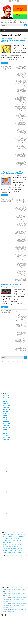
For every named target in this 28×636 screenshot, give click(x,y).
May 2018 (5, 507)
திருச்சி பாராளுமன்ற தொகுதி (22, 124)
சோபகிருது (19, 241)
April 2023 (5, 417)
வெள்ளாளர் (17, 161)
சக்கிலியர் (19, 107)
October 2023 (6, 407)
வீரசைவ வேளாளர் (18, 350)
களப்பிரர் (17, 91)
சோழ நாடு (24, 241)
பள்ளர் (19, 140)
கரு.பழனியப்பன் (19, 88)
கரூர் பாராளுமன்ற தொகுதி (22, 90)
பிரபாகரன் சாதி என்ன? (21, 265)
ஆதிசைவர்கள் (18, 319)
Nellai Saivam (23, 67)
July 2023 (5, 413)
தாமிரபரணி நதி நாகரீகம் (21, 122)
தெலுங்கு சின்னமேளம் (22, 250)
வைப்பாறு (24, 165)
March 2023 (5, 419)
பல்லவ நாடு (18, 260)
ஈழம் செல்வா (19, 215)
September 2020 (6, 457)
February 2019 (6, 491)
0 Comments (19, 43)
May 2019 (5, 487)
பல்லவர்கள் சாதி (23, 342)
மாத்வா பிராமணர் (19, 348)
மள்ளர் (25, 150)
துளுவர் (16, 340)
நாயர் (22, 136)
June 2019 (5, 485)
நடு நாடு (20, 255)
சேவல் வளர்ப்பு (21, 118)
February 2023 (6, 421)
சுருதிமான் (22, 116)
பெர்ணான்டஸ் (20, 267)
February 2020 (6, 471)
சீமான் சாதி (24, 237)
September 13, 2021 (12, 287)
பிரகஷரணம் (20, 345)
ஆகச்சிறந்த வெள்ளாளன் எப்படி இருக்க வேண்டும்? (13, 548)
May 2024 (5, 399)
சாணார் (24, 108)
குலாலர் (21, 227)
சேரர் (17, 118)
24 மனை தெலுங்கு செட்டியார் (21, 200)
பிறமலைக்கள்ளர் (23, 266)
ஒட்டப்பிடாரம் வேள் (22, 85)
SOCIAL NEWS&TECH (7, 66)
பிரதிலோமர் (19, 144)
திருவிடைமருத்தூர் (22, 125)
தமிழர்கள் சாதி (19, 335)
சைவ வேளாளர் (23, 240)
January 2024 (6, 403)
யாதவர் (19, 159)
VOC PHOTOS (6, 627)
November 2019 (6, 475)
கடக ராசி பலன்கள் (22, 86)
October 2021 (6, 439)
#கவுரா (21, 198)
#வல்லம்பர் (18, 199)
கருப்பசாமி (22, 89)
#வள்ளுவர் (18, 67)
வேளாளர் (17, 164)
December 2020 (6, 453)
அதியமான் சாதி (20, 203)
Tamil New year (23, 201)
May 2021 (5, 449)
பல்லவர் (24, 139)
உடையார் (24, 83)
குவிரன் (24, 227)
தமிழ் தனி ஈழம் (21, 247)
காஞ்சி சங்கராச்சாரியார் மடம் (20, 324)
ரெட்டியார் (24, 272)
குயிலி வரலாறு (20, 100)
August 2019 (5, 481)
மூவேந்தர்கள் (23, 155)
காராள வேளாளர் (19, 223)
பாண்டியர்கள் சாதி (20, 343)
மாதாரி (25, 151)
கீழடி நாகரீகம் (20, 99)
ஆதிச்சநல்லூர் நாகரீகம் (19, 78)
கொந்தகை (24, 328)
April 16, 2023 (10, 175)
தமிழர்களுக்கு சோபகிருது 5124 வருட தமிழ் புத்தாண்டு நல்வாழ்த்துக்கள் (12, 172)
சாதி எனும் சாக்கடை (22, 109)
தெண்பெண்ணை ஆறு (22, 126)
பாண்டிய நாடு (20, 262)
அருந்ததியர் (21, 76)
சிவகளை (18, 330)
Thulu (22, 315)
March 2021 (5, 451)
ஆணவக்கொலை (23, 77)
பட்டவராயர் (17, 138)
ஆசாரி (17, 207)
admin (4, 43)
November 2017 (6, 519)
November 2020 (6, 455)
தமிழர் (16, 247)
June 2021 (5, 447)
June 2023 (5, 415)
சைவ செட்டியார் (21, 331)
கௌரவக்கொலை (22, 106)
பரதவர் (21, 259)
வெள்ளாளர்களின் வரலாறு (6, 69)
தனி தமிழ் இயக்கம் (22, 244)
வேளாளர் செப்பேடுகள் (22, 280)
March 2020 (5, 469)
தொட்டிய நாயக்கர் (18, 254)
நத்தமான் (18, 130)
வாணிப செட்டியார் (22, 274)
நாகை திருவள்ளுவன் (22, 131)
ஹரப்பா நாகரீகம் (25, 167)
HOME (4, 617)
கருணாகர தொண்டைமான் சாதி (21, 221)
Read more (5, 63)
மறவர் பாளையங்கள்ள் (21, 149)
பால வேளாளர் (23, 264)
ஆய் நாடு (19, 320)
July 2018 (5, 505)
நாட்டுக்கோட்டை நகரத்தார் (21, 257)
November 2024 (6, 397)
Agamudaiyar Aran (22, 314)
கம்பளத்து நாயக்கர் (22, 219)
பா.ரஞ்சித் (17, 142)
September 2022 (6, 427)
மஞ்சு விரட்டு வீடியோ (24, 147)
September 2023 (6, 409)
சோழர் (20, 120)
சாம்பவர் (24, 113)
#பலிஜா (24, 198)
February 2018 (6, 513)
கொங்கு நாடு (23, 230)
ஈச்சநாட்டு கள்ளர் (23, 213)
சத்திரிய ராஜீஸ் (20, 234)
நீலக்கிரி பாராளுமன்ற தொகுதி (22, 136)
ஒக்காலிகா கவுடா (19, 217)
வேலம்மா (24, 279)
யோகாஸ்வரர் (19, 272)
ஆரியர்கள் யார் (18, 322)
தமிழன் (24, 246)
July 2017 (5, 523)
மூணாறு (19, 155)
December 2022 (6, 423)
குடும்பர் (24, 99)
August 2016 (5, 529)
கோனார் (19, 102)
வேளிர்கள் (21, 164)
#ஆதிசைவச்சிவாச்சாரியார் (21, 311)
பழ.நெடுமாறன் (20, 141)
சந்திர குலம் (24, 107)
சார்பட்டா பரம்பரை (22, 114)
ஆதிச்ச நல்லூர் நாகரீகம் (19, 208)
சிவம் (22, 330)
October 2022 (6, 425)
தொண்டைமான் (23, 129)
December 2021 (6, 437)
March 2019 (5, 489)
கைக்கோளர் (20, 229)
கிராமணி (24, 94)
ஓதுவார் (17, 323)
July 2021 (5, 445)
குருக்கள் (24, 327)
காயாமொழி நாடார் (19, 93)
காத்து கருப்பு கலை (22, 92)
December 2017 (6, 517)
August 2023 (5, 411)
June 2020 (5, 463)
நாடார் (18, 256)
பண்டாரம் (22, 138)
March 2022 (5, 435)
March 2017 (5, 527)
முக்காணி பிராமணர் (22, 154)
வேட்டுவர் (21, 163)
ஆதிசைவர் (24, 207)
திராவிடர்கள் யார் (18, 338)
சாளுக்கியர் (18, 115)
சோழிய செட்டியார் (19, 242)
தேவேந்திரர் (17, 129)
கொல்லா (16, 233)
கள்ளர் (25, 222)
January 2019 (6, 493)
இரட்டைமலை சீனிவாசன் (22, 82)
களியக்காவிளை (23, 91)
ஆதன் (20, 207)
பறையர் (21, 139)
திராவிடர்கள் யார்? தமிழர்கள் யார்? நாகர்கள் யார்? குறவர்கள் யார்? (12, 285)
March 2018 (5, 511)
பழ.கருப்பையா (23, 140)
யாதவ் (25, 271)
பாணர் (25, 260)
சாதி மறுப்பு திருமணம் (21, 112)
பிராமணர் (17, 266)
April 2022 (5, 433)
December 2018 (6, 495)
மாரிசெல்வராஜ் (19, 153)
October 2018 (6, 499)
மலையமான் (21, 150)
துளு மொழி (17, 339)
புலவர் (18, 145)
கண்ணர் (24, 218)
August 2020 (5, 459)
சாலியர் (21, 235)
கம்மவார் (16, 221)
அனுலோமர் (24, 73)
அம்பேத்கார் (19, 74)
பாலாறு (24, 142)
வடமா (16, 273)
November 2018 (6, 497)
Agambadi (18, 312)
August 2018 (5, 503)
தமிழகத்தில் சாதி (19, 246)
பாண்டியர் (21, 142)
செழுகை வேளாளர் (22, 117)
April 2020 (5, 467)
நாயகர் (18, 258)
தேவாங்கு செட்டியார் (22, 251)
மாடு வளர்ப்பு (20, 151)
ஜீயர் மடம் (24, 334)
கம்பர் (17, 219)
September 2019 (6, 479)
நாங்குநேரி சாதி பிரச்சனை (22, 132)
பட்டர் (25, 341)
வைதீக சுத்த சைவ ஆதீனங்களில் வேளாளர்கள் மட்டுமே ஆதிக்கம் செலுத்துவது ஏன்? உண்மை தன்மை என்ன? (14, 599)
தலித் (25, 121)
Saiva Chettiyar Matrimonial (20, 68)
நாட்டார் (20, 133)
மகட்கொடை (21, 146)
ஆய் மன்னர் (24, 320)
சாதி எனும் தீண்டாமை (20, 110)
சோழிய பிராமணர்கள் (22, 334)
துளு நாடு (24, 338)
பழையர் (24, 141)
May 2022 (5, 431)
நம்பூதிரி (22, 130)
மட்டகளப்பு (19, 268)
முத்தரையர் (21, 271)
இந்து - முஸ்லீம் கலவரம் (21, 81)
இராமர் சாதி (24, 322)
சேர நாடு (22, 239)
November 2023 (6, 405)
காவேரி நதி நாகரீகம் (22, 94)
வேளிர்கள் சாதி (24, 351)
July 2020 (5, 461)
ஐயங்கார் (24, 216)
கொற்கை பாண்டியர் (22, 232)
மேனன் (18, 157)
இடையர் (21, 80)
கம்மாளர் (20, 221)
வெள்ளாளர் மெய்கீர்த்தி (22, 277)
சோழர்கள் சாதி (20, 333)
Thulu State (20, 316)
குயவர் (25, 225)
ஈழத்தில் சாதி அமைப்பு (19, 214)
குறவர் (25, 100)
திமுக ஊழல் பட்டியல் (19, 123)
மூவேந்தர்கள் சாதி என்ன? (21, 156)
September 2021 (6, 441)
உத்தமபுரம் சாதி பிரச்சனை (20, 84)
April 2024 (5, 401)
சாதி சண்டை (21, 112)
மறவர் (25, 347)
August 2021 (5, 443)
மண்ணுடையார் (21, 148)
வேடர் (17, 163)
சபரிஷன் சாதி (20, 108)
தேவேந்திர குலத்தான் (22, 252)
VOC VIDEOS (8, 68)
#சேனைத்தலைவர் (22, 66)
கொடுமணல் (19, 328)
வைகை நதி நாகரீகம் (22, 165)
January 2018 (6, 515)
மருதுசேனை (21, 347)
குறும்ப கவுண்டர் (23, 226)
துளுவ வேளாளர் (23, 249)
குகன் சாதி (20, 327)
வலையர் (17, 274)
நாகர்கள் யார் (21, 341)
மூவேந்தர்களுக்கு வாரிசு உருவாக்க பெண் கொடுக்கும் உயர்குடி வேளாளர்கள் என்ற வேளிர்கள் (13, 40)
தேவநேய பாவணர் (22, 128)
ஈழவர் (21, 83)
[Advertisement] (14, 376)
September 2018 (6, 501)
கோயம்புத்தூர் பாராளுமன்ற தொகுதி (21, 103)
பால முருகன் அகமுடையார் (22, 344)
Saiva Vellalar (20, 70)
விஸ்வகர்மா (20, 275)
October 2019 (6, 477)
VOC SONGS (6, 629)
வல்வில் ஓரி (24, 349)
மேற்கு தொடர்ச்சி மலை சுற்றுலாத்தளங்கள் (21, 158)
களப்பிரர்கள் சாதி (22, 323)
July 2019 (5, 483)
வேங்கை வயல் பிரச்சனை (21, 162)
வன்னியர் (24, 273)
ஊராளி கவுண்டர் (19, 216)
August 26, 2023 (11, 43)
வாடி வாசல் (24, 159)
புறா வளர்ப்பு (24, 144)
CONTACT (5, 631)
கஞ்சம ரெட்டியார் (19, 218)
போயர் (25, 267)
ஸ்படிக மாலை (20, 166)
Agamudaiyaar (23, 312)
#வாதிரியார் (22, 199)
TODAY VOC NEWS (5, 67)
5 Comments (21, 287)
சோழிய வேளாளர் (23, 243)
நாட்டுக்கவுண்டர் (23, 256)
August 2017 (5, 521)
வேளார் (24, 163)
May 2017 (5, 525)
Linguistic (19, 315)
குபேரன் (21, 225)
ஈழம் (25, 214)
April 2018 (5, 509)
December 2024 (6, 395)
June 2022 (5, 429)
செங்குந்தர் (19, 238)
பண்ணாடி (18, 259)
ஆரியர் (22, 210)
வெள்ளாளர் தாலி (23, 161)
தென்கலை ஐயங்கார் (22, 340)
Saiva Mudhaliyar (20, 69)
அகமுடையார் (20, 202)
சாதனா (16, 109)
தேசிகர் (16, 341)
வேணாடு (20, 279)
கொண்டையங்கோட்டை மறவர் (20, 101)
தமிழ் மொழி (24, 336)
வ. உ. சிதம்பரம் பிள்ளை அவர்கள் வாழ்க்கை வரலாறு (13, 619)
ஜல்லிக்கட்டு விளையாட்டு (23, 120)
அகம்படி (24, 202)
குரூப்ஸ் (17, 226)
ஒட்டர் (25, 217)
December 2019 (6, 473)
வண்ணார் (20, 273)
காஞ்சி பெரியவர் (20, 325)
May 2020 (5, 465)
